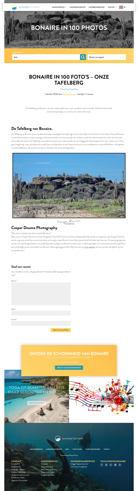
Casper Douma (69, 94)
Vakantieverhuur (58, 7)
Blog (67, 449)
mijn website (90, 247)
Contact (107, 449)
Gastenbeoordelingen (97, 7)
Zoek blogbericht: (18, 52)
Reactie (14, 280)
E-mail (14, 319)
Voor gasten (77, 449)
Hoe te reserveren (47, 466)
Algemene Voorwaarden (19, 480)
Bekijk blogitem (36, 403)
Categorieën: (92, 52)
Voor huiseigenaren (92, 449)
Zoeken (83, 57)
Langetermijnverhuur (77, 7)
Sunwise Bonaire (25, 7)
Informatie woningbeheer (79, 466)
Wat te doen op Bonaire (49, 469)
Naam (13, 309)
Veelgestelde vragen (47, 472)
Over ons (111, 7)
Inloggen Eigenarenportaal (79, 464)
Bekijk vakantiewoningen (69, 367)
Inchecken (44, 464)
